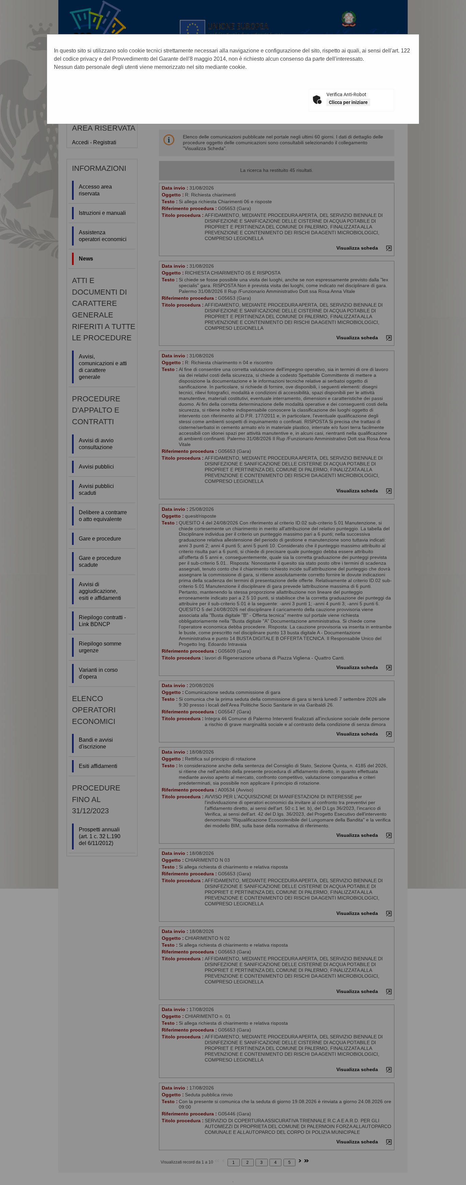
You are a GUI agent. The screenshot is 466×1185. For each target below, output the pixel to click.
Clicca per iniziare (348, 102)
